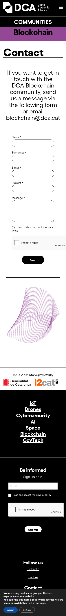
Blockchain (33, 433)
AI (33, 421)
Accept (10, 609)
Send (33, 260)
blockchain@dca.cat (33, 117)
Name (16, 137)
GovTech (33, 439)
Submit (33, 529)
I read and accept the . (32, 494)
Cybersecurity (33, 415)
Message (18, 198)
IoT (33, 402)
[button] (61, 7)
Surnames (19, 152)
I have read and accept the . (32, 229)
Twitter (33, 577)
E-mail (16, 167)
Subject (17, 183)
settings (40, 603)
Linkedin (33, 569)
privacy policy (43, 494)
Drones (33, 408)
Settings (27, 609)
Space (33, 427)
